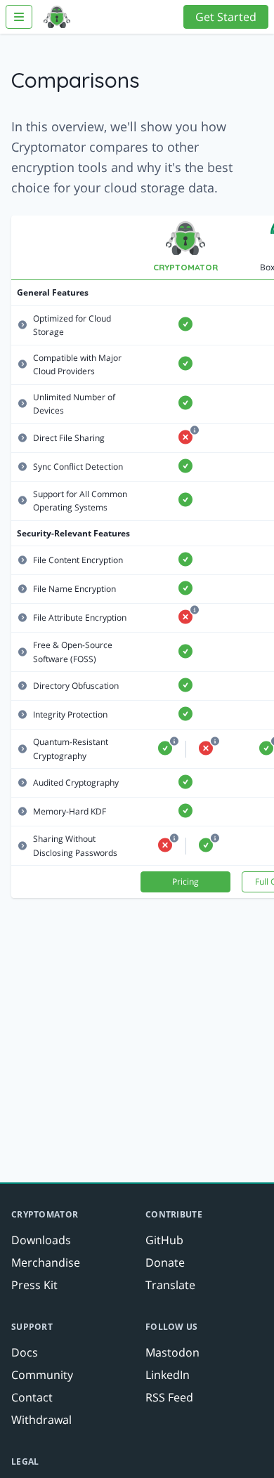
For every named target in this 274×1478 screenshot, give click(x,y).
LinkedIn (167, 1375)
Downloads (41, 1240)
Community (42, 1375)
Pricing (185, 882)
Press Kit (34, 1285)
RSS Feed (169, 1397)
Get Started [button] (225, 17)
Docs (24, 1352)
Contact (32, 1397)
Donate (165, 1262)
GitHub (164, 1240)
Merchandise (45, 1262)
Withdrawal (41, 1419)
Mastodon (172, 1352)
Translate (170, 1285)
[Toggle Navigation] (19, 17)
